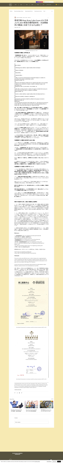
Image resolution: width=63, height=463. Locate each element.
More (44, 11)
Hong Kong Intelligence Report (18, 11)
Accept (59, 461)
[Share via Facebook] (14, 392)
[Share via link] (21, 392)
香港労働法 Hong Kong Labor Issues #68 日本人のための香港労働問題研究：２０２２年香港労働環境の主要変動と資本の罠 (46, 410)
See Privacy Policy (37, 461)
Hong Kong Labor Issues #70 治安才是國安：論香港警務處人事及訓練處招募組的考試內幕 (16, 410)
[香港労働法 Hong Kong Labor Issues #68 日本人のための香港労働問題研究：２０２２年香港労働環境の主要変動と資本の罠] (46, 404)
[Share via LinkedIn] (19, 392)
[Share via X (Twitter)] (17, 392)
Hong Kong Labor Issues (38, 11)
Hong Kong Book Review (29, 11)
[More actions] (48, 17)
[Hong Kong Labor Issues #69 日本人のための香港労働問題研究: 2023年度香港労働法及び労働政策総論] (31, 404)
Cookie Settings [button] (49, 461)
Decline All (54, 461)
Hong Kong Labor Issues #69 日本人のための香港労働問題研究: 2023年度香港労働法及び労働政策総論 (31, 410)
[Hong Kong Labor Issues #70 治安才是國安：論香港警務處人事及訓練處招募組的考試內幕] (16, 404)
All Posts (11, 11)
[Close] (61, 461)
